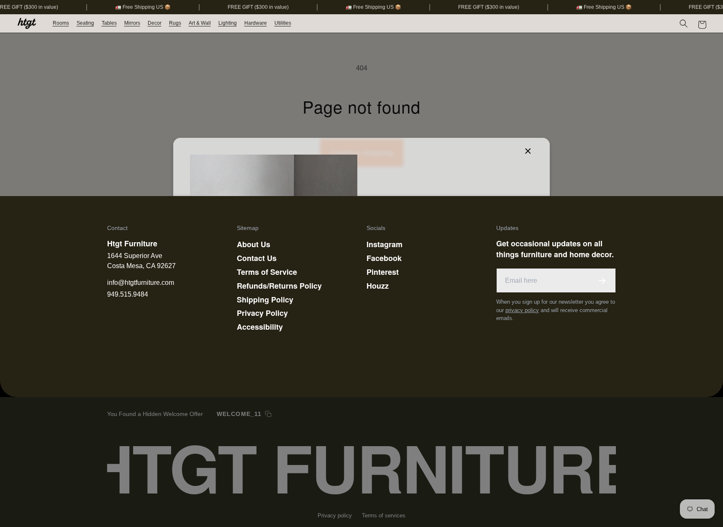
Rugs (175, 23)
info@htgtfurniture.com (140, 282)
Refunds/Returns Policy (279, 285)
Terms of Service (267, 271)
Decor (155, 23)
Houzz (378, 285)
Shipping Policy (265, 299)
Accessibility (260, 326)
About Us (253, 244)
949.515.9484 (127, 294)
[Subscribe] (602, 280)
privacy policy (522, 310)
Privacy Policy (262, 312)
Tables (109, 23)
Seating (85, 23)
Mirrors (132, 23)
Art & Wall (200, 23)
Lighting (227, 23)
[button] (61, 23)
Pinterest (383, 271)
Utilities (282, 23)
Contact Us (257, 258)
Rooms (61, 23)
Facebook (384, 258)
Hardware (255, 23)
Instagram (385, 244)
